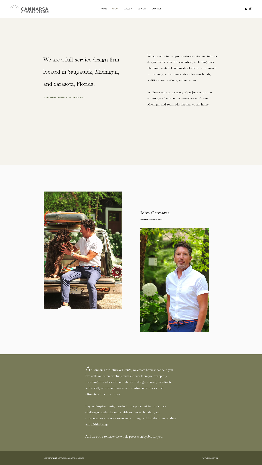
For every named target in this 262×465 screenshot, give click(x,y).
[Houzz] (246, 9)
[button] (71, 97)
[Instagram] (251, 9)
